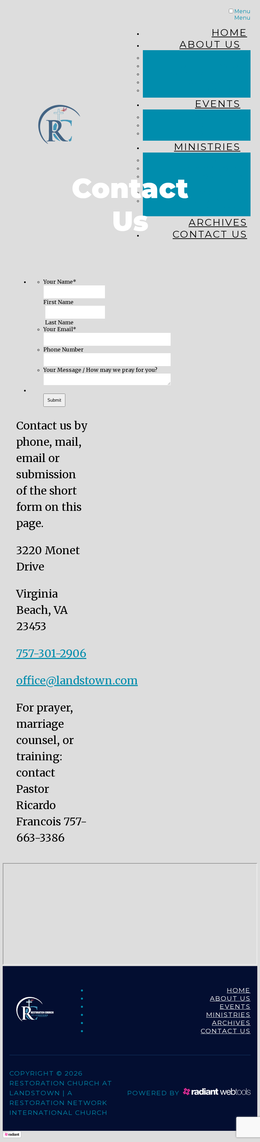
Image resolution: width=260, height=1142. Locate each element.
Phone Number (63, 349)
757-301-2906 (51, 653)
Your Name (59, 281)
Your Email (59, 329)
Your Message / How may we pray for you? (100, 369)
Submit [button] (54, 400)
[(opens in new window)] (217, 1092)
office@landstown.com (77, 680)
